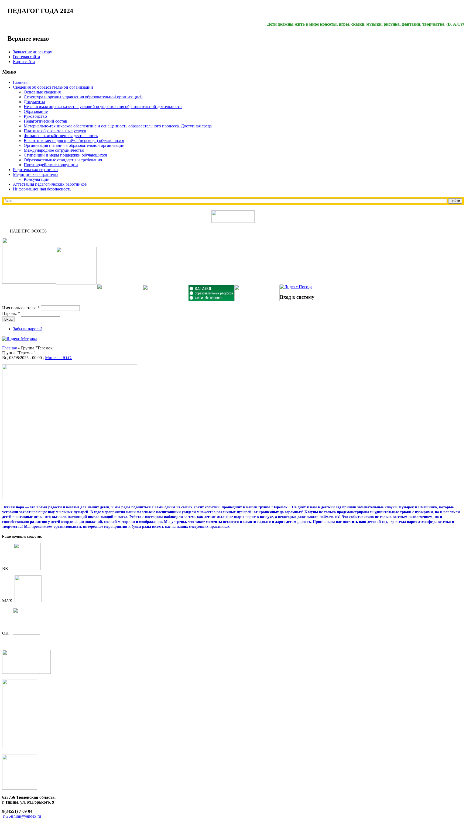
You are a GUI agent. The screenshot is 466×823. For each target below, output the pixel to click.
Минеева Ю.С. (58, 357)
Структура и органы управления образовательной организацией (83, 97)
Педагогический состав (45, 121)
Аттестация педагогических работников (50, 184)
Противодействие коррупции (51, 164)
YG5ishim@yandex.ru (21, 816)
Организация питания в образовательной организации (74, 145)
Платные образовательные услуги (55, 131)
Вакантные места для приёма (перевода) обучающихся (74, 140)
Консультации (37, 179)
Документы (34, 101)
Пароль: (11, 313)
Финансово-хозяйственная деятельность (61, 135)
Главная (20, 82)
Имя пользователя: (21, 307)
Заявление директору (32, 52)
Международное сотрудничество (54, 150)
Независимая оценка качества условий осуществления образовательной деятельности (103, 106)
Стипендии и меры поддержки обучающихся (65, 155)
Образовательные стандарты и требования (63, 160)
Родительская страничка (35, 169)
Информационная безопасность (42, 189)
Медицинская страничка (35, 174)
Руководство (35, 116)
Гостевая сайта (26, 56)
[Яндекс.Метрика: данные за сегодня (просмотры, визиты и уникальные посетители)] (19, 338)
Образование (36, 111)
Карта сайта (24, 61)
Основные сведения (42, 92)
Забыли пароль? (27, 329)
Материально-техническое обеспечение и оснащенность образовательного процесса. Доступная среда (118, 126)
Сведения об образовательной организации (53, 87)
